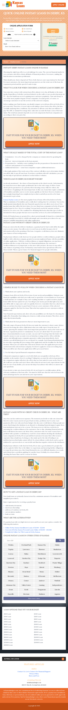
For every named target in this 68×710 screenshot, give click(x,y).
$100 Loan (7, 614)
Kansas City (42, 545)
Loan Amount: (8, 38)
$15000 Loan (8, 640)
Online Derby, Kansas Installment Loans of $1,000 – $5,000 (25, 528)
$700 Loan (7, 622)
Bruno (42, 572)
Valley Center (26, 585)
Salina (26, 554)
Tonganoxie (42, 589)
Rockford (42, 563)
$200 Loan (37, 614)
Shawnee (42, 549)
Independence (57, 585)
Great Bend (26, 572)
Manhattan (57, 549)
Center (26, 581)
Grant (11, 589)
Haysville (11, 594)
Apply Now (53, 31)
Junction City (10, 563)
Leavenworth (57, 554)
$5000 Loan (8, 632)
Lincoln (57, 589)
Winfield (57, 581)
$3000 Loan (8, 629)
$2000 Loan (38, 627)
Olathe (57, 545)
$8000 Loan (38, 635)
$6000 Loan (38, 632)
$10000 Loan (38, 637)
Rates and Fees (34, 676)
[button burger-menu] (3, 5)
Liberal (41, 567)
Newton (11, 567)
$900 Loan (7, 624)
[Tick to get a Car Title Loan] (34, 34)
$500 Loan (7, 619)
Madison (42, 594)
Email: (5, 44)
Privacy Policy (46, 38)
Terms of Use (52, 38)
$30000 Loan (38, 642)
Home (6, 62)
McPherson (57, 576)
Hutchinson (42, 554)
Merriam (26, 594)
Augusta (57, 594)
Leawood (11, 558)
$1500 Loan (8, 627)
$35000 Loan (8, 645)
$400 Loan (37, 616)
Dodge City (42, 558)
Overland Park (26, 545)
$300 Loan (7, 616)
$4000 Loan (38, 629)
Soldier (57, 572)
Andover (42, 581)
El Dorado (41, 576)
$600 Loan (37, 619)
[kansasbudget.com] (15, 5)
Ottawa (10, 581)
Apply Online (58, 5)
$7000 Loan (8, 635)
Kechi (26, 589)
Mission (10, 572)
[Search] (60, 540)
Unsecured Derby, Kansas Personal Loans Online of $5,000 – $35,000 (28, 530)
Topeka (10, 549)
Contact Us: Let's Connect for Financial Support (34, 671)
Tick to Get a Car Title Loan (23, 34)
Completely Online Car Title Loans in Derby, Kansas (22, 532)
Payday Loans (15, 62)
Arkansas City (10, 585)
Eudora (26, 576)
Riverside (11, 576)
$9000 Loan (8, 637)
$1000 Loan (38, 624)
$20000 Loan (38, 640)
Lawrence (26, 549)
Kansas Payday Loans (10, 200)
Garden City (26, 558)
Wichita (10, 545)
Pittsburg (57, 567)
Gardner (26, 563)
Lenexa (10, 554)
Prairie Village (57, 563)
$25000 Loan (8, 642)
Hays (26, 567)
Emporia (57, 558)
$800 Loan (37, 622)
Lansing (41, 585)
